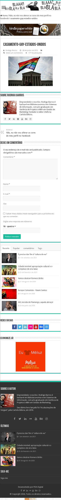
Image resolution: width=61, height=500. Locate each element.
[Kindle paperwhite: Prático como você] (30, 30)
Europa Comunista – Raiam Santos (32, 290)
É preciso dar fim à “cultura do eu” (32, 254)
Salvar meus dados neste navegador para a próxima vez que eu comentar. (28, 215)
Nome (6, 184)
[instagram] (46, 327)
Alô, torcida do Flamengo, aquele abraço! (35, 302)
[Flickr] (30, 327)
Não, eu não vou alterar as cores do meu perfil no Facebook (21, 133)
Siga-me (5, 471)
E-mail (6, 194)
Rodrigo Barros (11, 50)
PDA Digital (38, 487)
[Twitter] (19, 327)
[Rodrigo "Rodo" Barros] (30, 5)
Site (4, 204)
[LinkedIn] (25, 327)
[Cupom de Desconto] (30, 356)
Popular (16, 248)
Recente (6, 248)
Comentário (9, 157)
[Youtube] (35, 327)
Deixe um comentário (14, 53)
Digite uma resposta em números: (17, 221)
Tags (40, 248)
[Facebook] (14, 327)
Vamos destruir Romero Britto (30, 278)
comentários (28, 248)
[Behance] (41, 327)
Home (5, 15)
